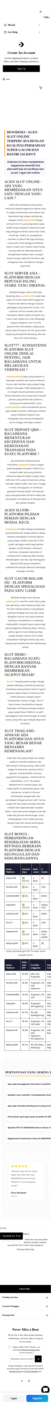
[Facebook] (22, 1380)
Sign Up (21, 68)
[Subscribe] (38, 1359)
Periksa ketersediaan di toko (12, 1236)
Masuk (11, 24)
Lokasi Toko (24, 1289)
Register (37, 1398)
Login (14, 1398)
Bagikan (26, 1234)
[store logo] (28, 10)
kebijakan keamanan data (30, 1350)
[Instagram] (29, 1380)
